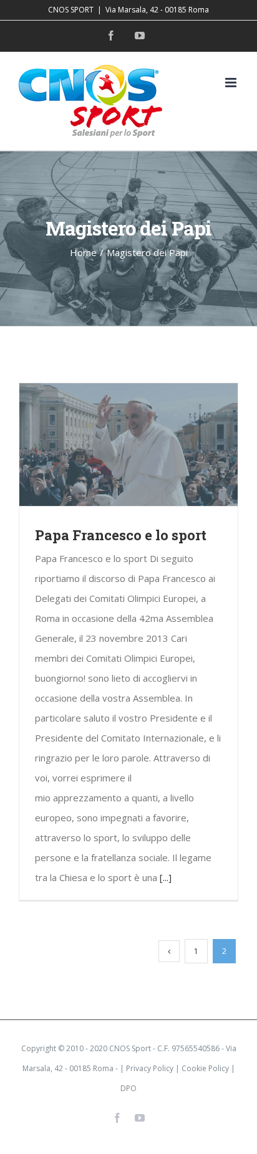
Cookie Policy (205, 1068)
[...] (166, 877)
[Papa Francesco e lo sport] (128, 444)
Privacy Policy (149, 1068)
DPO (128, 1088)
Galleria (147, 445)
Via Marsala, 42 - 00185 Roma (157, 9)
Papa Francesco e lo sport (111, 445)
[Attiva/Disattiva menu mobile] (231, 82)
